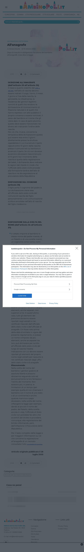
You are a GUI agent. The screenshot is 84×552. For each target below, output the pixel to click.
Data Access (42, 303)
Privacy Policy (53, 303)
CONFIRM (22, 296)
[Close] (77, 249)
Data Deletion (30, 303)
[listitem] (42, 284)
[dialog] (42, 276)
